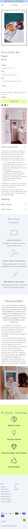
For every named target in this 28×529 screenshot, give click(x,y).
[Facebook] (1, 521)
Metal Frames (6, 204)
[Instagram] (4, 521)
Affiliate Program (6, 499)
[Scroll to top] (24, 520)
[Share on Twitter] (5, 105)
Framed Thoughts (6, 501)
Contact (16, 489)
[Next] (25, 29)
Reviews (3, 487)
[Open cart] (26, 5)
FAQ (15, 487)
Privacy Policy (5, 489)
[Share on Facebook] (2, 105)
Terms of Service (6, 494)
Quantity (3, 85)
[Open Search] (23, 5)
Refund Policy (5, 491)
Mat (2, 78)
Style (2, 71)
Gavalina (14, 525)
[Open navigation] (3, 5)
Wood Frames (6, 209)
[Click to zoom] (24, 12)
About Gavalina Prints (9, 147)
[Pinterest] (6, 521)
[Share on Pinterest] (7, 105)
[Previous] (3, 29)
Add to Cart (14, 101)
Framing (5, 199)
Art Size (3, 65)
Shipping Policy (5, 496)
